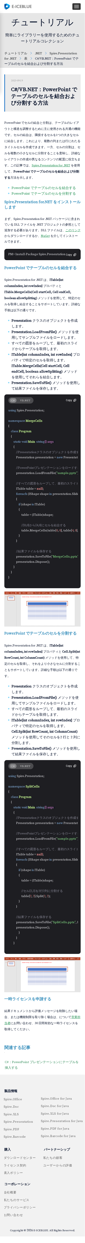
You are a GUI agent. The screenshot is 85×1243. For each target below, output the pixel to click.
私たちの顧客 (53, 1158)
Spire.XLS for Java (55, 1114)
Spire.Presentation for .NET (51, 166)
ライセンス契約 (15, 1166)
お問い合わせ (13, 1215)
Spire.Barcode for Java (58, 1136)
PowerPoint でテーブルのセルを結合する (44, 188)
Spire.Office (13, 1099)
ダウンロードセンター (20, 1158)
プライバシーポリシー (20, 1207)
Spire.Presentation (18, 1122)
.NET (38, 53)
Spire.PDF (12, 1129)
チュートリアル (15, 53)
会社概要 (10, 1192)
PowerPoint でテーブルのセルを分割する (44, 193)
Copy (69, 254)
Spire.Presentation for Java (62, 1121)
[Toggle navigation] (76, 6)
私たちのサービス (17, 1200)
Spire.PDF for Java (55, 1129)
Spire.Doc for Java (55, 1106)
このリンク (73, 230)
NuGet (45, 236)
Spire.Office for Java (56, 1099)
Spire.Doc (11, 1107)
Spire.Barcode (15, 1137)
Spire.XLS (11, 1114)
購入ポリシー (13, 1173)
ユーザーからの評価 (57, 1166)
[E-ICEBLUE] (18, 6)
